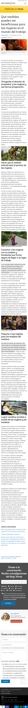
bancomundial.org (22, 0)
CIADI (15, 700)
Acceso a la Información (15, 689)
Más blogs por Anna (16, 621)
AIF (6, 700)
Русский (19, 588)
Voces (20, 9)
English (12, 586)
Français (19, 586)
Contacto (8, 691)
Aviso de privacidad (16, 664)
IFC (8, 700)
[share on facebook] (7, 707)
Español (10, 37)
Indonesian (18, 590)
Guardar (5, 681)
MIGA (12, 700)
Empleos (3, 691)
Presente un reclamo (5, 693)
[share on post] (11, 707)
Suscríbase (8, 603)
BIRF (3, 700)
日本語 (10, 590)
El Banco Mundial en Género (10, 534)
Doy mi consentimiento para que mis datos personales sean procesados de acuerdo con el (15, 596)
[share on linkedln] (16, 707)
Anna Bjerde (4, 35)
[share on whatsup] (21, 707)
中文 (4, 590)
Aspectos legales (5, 689)
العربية (12, 588)
